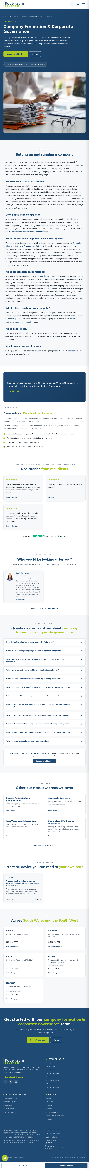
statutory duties (42, 276)
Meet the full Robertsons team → (44, 608)
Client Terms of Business (52, 1133)
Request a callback (14, 54)
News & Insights (52, 1112)
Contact (49, 1119)
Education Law (51, 1077)
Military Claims (51, 1084)
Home (5, 17)
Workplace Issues (52, 1073)
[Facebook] (11, 1082)
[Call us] (72, 4)
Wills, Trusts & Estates (54, 1066)
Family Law (50, 1063)
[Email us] (78, 4)
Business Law (14, 17)
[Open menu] (83, 4)
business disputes (12, 319)
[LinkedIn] (5, 1082)
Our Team (49, 1102)
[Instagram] (16, 1082)
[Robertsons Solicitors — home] (13, 4)
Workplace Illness (52, 1087)
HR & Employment (9, 1109)
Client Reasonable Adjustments (50, 1142)
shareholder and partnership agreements (26, 231)
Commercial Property (10, 1098)
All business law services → (44, 845)
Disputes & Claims (52, 1080)
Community (50, 1105)
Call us (35, 54)
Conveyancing (51, 1070)
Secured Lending (9, 1112)
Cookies (15, 1157)
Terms (21, 1157)
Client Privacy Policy (50, 1137)
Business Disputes (9, 1102)
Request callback (66, 1166)
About (48, 1098)
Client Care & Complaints (55, 1116)
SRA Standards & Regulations (49, 1147)
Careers (49, 1109)
